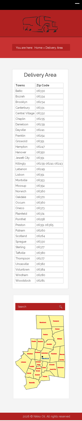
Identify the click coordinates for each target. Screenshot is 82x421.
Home (37, 47)
